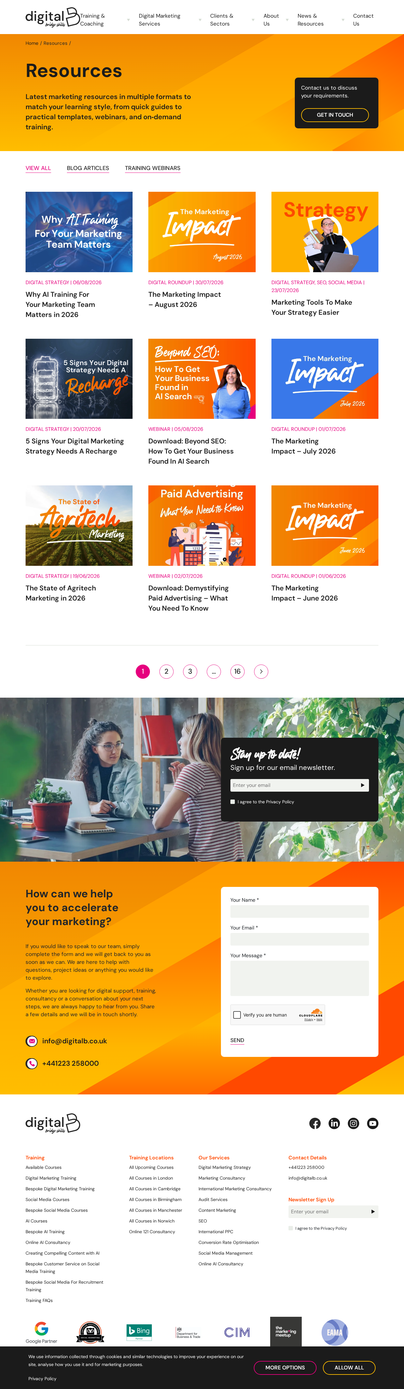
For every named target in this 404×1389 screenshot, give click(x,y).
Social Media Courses (47, 1199)
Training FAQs (39, 1300)
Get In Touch (335, 114)
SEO (203, 1221)
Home (32, 43)
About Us (271, 20)
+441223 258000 (70, 1063)
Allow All (349, 1367)
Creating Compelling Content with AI (62, 1253)
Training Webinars (153, 168)
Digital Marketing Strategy (225, 1167)
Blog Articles (88, 168)
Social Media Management (225, 1253)
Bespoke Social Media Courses (57, 1210)
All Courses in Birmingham (155, 1199)
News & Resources (311, 20)
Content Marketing (217, 1210)
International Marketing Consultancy (235, 1189)
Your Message (248, 955)
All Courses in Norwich (152, 1221)
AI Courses (36, 1221)
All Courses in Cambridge (155, 1189)
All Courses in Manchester (155, 1210)
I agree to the (265, 802)
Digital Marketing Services (159, 20)
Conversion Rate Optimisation (229, 1242)
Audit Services (213, 1199)
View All (38, 168)
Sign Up (362, 785)
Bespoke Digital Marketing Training (60, 1189)
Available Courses (44, 1167)
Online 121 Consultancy (152, 1231)
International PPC (216, 1231)
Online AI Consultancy (48, 1242)
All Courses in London (151, 1178)
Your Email (244, 928)
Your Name (244, 900)
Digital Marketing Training (51, 1178)
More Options (285, 1367)
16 (237, 671)
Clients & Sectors (221, 20)
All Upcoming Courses (151, 1167)
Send (237, 1040)
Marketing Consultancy (222, 1178)
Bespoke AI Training (45, 1231)
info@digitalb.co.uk (74, 1041)
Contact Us (363, 20)
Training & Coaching (92, 20)
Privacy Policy (280, 802)
